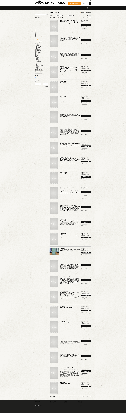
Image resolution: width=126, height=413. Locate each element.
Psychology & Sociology (39, 65)
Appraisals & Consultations (59, 8)
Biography (36, 24)
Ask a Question (84, 28)
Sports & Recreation (38, 71)
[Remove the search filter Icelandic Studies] (62, 17)
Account (86, 0)
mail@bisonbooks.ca (38, 408)
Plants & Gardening (38, 61)
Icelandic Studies (38, 39)
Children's (36, 29)
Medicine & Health (38, 52)
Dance (36, 32)
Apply (46, 86)
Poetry (36, 62)
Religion (36, 68)
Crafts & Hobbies (38, 31)
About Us (65, 401)
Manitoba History (38, 50)
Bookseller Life (75, 3)
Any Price (38, 77)
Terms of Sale (66, 403)
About (37, 8)
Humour (36, 38)
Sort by (51, 15)
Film (36, 34)
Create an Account (81, 403)
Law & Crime (37, 45)
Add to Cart (85, 24)
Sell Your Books (45, 8)
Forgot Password (80, 404)
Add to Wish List (84, 26)
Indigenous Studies (38, 42)
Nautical (36, 58)
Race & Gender (37, 66)
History (36, 37)
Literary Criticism (38, 47)
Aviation (36, 23)
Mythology (36, 56)
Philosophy (37, 59)
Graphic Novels (37, 36)
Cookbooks (37, 30)
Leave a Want (52, 405)
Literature (36, 48)
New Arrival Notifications (86, 12)
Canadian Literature (38, 28)
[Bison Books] (51, 2)
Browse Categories (52, 402)
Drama (36, 33)
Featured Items (52, 404)
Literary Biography (38, 46)
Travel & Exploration (38, 73)
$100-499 (38, 80)
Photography (37, 60)
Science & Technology (38, 69)
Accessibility (65, 405)
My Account (80, 402)
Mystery (36, 55)
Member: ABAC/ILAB (38, 405)
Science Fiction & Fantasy (39, 70)
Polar (36, 63)
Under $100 (38, 79)
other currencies (85, 22)
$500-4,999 (38, 81)
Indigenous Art (37, 40)
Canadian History (38, 27)
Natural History (37, 57)
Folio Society (37, 35)
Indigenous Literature (38, 41)
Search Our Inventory (53, 401)
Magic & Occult (37, 49)
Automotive (37, 22)
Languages (37, 44)
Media (36, 51)
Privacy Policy (66, 404)
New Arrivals (51, 403)
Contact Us (65, 402)
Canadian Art (37, 26)
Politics (36, 64)
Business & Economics (38, 25)
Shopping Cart (80, 401)
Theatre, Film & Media (38, 72)
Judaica (36, 43)
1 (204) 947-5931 (40, 407)
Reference (37, 67)
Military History (37, 53)
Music (36, 54)
